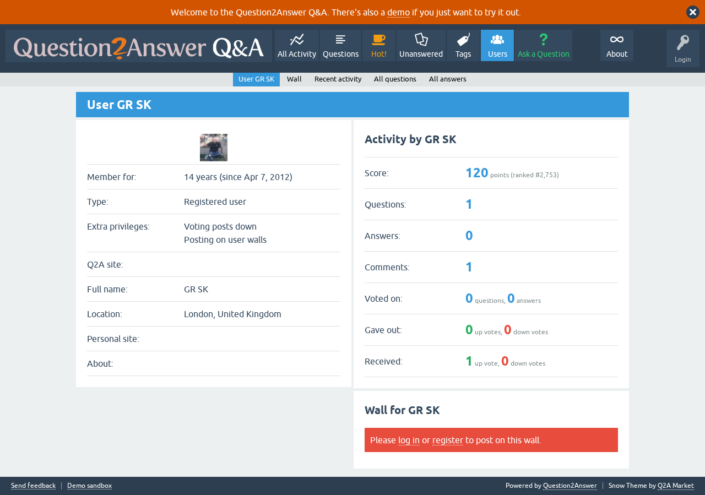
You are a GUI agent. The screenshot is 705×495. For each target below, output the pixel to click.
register (447, 440)
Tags (463, 54)
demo (398, 12)
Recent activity (337, 79)
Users (497, 54)
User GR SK (256, 79)
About (617, 54)
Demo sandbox (89, 485)
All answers (448, 79)
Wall (294, 79)
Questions (341, 54)
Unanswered (421, 54)
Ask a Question (544, 54)
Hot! (379, 54)
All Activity (297, 54)
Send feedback (33, 485)
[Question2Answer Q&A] (139, 46)
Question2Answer (570, 485)
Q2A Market (676, 485)
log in (409, 440)
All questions (395, 79)
